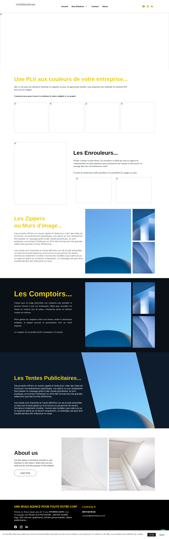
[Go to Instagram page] (149, 6)
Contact (95, 6)
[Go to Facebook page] (144, 6)
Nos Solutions (78, 6)
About (105, 6)
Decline (161, 535)
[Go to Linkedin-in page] (152, 6)
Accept (151, 535)
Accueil (64, 6)
